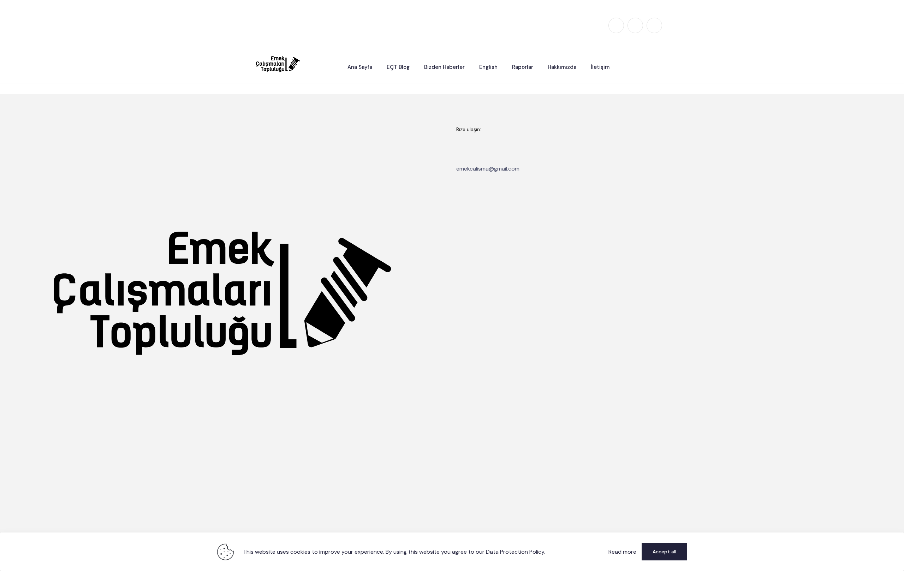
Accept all (664, 551)
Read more (622, 551)
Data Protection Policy (515, 551)
